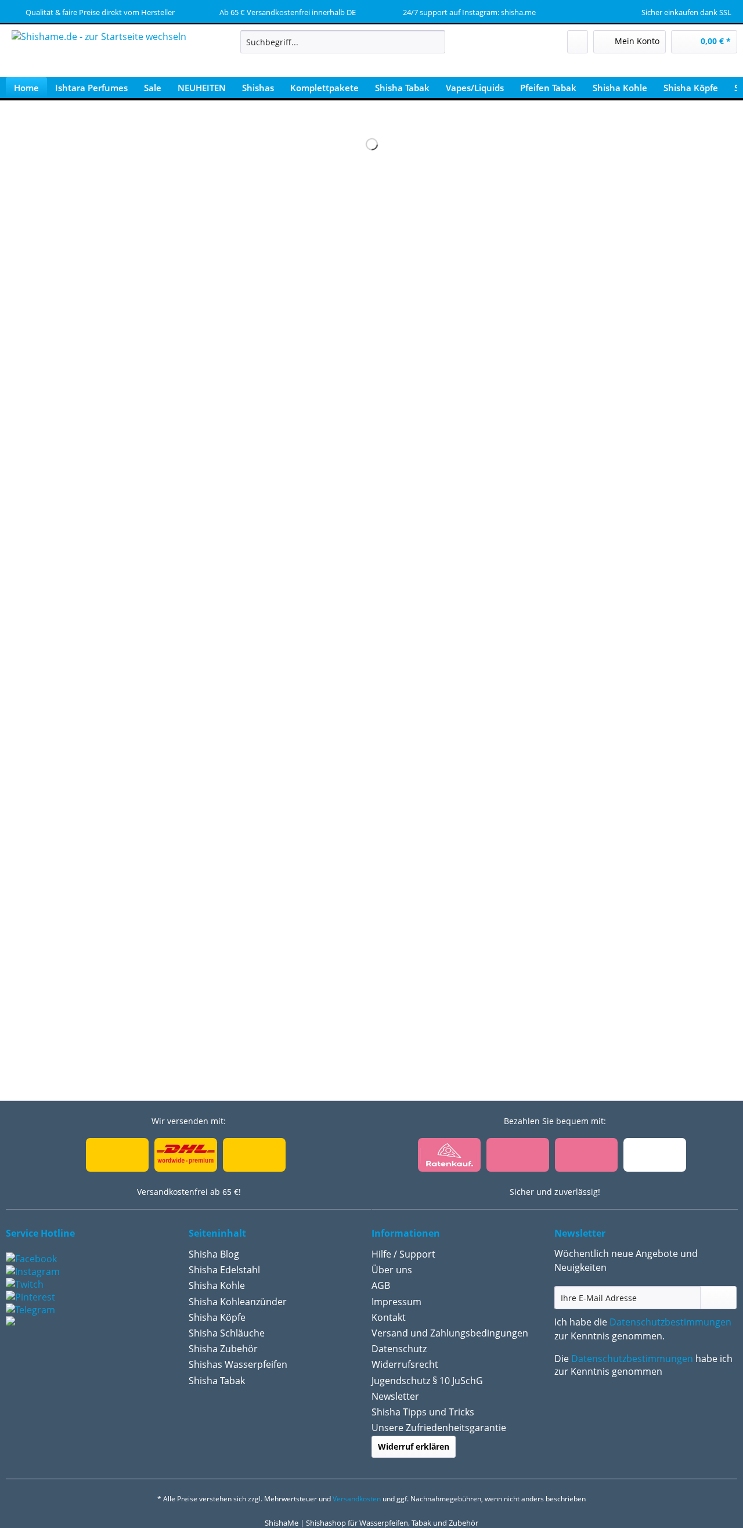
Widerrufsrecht (405, 1364)
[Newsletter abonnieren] (718, 1297)
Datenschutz (399, 1348)
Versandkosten (357, 1499)
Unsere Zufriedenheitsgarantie (439, 1427)
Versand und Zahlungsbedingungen (450, 1333)
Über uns (392, 1269)
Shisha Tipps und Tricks (423, 1412)
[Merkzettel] (577, 41)
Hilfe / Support (403, 1254)
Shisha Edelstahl (224, 1269)
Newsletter (395, 1396)
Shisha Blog (214, 1254)
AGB (381, 1285)
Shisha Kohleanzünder (238, 1301)
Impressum (396, 1301)
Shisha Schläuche (227, 1333)
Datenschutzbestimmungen (670, 1322)
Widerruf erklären (413, 1446)
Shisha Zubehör (223, 1348)
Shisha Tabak (217, 1380)
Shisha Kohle (217, 1285)
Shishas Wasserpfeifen (238, 1364)
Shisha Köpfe (217, 1317)
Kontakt (389, 1317)
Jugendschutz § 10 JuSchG (427, 1380)
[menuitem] (342, 47)
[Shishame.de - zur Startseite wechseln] (99, 55)
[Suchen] (434, 41)
